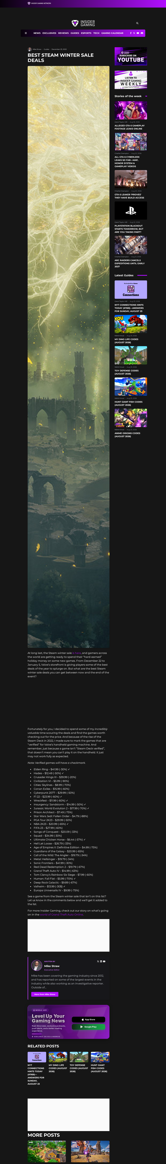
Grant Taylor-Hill (121, 122)
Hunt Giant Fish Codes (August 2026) (99, 1068)
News (37, 33)
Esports (86, 33)
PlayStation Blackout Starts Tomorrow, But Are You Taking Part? (129, 229)
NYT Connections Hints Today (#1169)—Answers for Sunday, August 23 (36, 1074)
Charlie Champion (122, 153)
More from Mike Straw (44, 994)
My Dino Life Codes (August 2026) (58, 1068)
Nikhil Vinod (119, 336)
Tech (96, 33)
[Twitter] (98, 961)
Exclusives (49, 33)
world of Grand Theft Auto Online (61, 914)
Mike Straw (37, 49)
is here (76, 653)
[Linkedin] (101, 961)
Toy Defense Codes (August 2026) (79, 1068)
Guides (75, 33)
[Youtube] (104, 961)
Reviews (63, 33)
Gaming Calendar (112, 33)
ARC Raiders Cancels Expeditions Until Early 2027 (130, 263)
